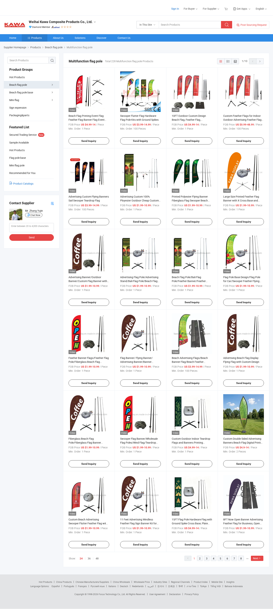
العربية (150, 586)
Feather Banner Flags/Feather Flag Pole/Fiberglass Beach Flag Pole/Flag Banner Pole (89, 361)
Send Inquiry (88, 140)
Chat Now (35, 215)
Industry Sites (160, 581)
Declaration (175, 594)
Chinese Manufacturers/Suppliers (92, 581)
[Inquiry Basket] (226, 8)
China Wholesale (121, 581)
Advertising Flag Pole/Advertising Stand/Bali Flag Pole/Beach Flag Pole (139, 281)
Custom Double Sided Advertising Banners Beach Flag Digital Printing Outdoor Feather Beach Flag (243, 442)
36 (89, 558)
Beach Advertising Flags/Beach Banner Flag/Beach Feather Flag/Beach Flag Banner (190, 361)
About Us (58, 38)
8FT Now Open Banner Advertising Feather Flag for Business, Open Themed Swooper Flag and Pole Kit (243, 523)
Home (12, 38)
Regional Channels (180, 581)
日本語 (171, 586)
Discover (101, 38)
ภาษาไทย (191, 586)
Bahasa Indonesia (234, 586)
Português (69, 586)
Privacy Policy (192, 594)
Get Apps (242, 8)
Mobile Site (217, 581)
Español (56, 586)
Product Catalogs (23, 183)
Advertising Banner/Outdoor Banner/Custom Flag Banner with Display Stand (88, 281)
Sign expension (18, 107)
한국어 (160, 586)
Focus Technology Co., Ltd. (112, 594)
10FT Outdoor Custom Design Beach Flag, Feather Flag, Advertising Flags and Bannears (190, 119)
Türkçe (203, 586)
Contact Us (124, 38)
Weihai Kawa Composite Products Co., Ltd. (60, 22)
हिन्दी (181, 586)
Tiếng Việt (215, 586)
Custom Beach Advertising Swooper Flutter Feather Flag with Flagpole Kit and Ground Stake (88, 523)
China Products (64, 581)
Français (82, 586)
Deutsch (124, 586)
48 (97, 558)
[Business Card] (52, 203)
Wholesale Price (142, 581)
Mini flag (14, 100)
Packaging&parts (19, 115)
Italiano (112, 586)
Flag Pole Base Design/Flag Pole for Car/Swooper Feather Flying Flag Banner (241, 281)
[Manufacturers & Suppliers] (27, 7)
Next (255, 558)
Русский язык (98, 586)
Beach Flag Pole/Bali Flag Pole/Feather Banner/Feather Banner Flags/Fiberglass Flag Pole (191, 281)
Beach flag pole (18, 85)
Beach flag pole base (21, 92)
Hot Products (17, 77)
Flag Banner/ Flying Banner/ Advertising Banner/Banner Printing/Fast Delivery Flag (136, 361)
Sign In (175, 8)
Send (32, 237)
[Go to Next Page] (260, 61)
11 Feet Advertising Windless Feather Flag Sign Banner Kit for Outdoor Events (138, 523)
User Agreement (157, 594)
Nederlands (138, 586)
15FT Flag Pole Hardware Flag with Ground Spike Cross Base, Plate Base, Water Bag (192, 523)
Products (36, 38)
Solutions (80, 38)
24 (81, 558)
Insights (230, 581)
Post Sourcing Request (253, 25)
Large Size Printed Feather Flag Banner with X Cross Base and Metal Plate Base (241, 200)
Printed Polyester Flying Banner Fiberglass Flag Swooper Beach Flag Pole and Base (190, 200)
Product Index (201, 581)
